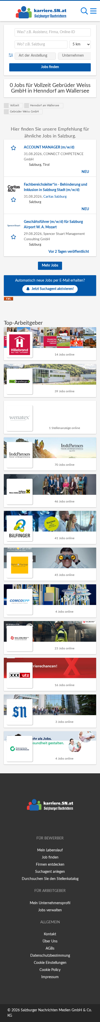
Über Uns (50, 941)
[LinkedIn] (58, 823)
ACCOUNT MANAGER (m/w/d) (49, 147)
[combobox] (53, 32)
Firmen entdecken (50, 864)
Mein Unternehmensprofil (50, 903)
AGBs (50, 948)
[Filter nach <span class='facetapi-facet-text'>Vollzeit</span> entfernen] (6, 105)
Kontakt (50, 934)
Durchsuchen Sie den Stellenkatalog (50, 879)
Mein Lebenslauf (50, 850)
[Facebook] (42, 823)
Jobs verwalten (50, 910)
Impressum (50, 977)
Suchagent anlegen (50, 872)
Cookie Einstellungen (50, 963)
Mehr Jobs (50, 265)
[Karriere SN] (41, 11)
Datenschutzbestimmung (50, 955)
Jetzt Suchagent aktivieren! (53, 289)
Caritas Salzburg (55, 196)
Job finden (50, 857)
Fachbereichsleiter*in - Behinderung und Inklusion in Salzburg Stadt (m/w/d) (55, 187)
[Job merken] (14, 147)
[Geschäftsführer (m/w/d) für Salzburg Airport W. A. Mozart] (13, 225)
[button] (12, 55)
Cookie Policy (50, 970)
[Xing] (51, 823)
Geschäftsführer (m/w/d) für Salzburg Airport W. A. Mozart (53, 224)
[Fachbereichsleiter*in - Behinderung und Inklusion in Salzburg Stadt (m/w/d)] (13, 188)
